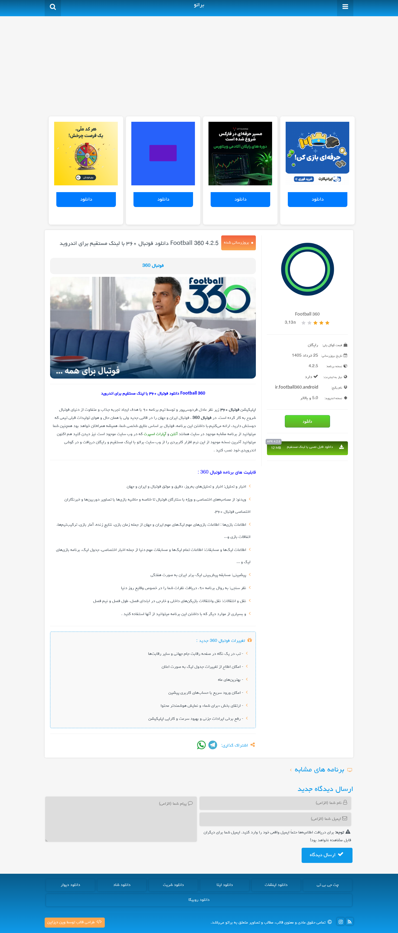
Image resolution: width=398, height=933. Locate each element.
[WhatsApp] (201, 745)
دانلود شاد (122, 885)
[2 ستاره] (321, 323)
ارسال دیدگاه (323, 855)
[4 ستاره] (309, 323)
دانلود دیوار (70, 885)
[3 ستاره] (315, 323)
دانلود (318, 199)
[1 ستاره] (327, 323)
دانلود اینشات (276, 885)
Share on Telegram (212, 745)
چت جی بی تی (328, 885)
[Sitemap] (349, 921)
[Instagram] (340, 921)
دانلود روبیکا (199, 900)
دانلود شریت (173, 885)
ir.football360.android (296, 387)
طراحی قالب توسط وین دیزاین (71, 922)
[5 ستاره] (303, 323)
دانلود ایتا (225, 885)
